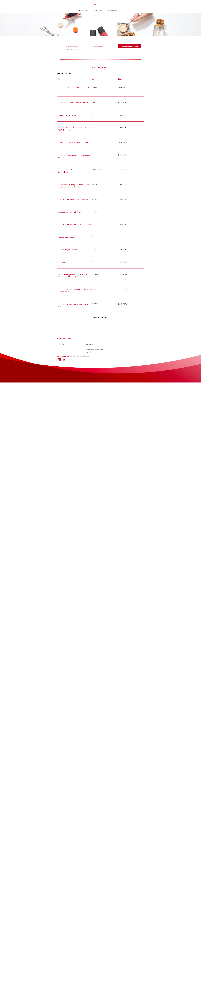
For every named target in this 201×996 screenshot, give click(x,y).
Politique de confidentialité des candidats (79, 356)
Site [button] (93, 79)
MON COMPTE (195, 2)
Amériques (88, 344)
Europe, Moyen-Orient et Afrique (94, 349)
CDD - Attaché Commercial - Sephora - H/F (74, 224)
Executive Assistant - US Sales (69, 212)
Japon (87, 352)
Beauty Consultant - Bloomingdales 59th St (74, 199)
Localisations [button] (98, 10)
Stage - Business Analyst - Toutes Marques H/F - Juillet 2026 (73, 171)
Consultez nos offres (114, 10)
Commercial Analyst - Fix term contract (72, 103)
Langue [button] (187, 2)
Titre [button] (59, 79)
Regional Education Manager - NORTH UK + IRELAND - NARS (74, 129)
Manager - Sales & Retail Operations (71, 115)
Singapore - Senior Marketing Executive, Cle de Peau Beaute (74, 291)
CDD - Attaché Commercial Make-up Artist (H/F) (73, 305)
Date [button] (120, 79)
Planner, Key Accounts (66, 237)
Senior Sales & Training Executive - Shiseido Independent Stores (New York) (74, 186)
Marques (59, 344)
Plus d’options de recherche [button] (72, 49)
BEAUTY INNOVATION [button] (82, 10)
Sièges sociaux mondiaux (92, 342)
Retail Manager (63, 262)
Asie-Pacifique (89, 347)
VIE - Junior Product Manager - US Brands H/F (73, 156)
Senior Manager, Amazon (67, 250)
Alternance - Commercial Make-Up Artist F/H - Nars (73, 89)
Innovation (60, 342)
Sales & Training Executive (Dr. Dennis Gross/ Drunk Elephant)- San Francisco (72, 276)
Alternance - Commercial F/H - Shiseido (72, 142)
